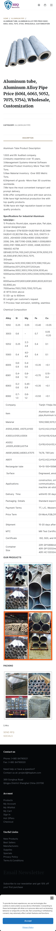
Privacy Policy (28, 927)
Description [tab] (27, 138)
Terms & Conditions (13, 860)
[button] (52, 898)
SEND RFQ (8, 732)
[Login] (39, 5)
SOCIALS (8, 736)
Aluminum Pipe (22, 125)
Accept (28, 921)
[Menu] (51, 5)
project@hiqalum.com (30, 772)
